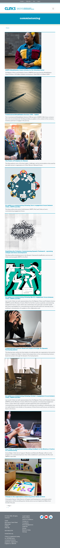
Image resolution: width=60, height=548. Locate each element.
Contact (22, 1)
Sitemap (24, 532)
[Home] (19, 8)
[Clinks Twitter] (42, 517)
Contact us (25, 521)
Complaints (25, 523)
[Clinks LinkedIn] (51, 517)
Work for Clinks (26, 530)
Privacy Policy (26, 517)
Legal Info (25, 526)
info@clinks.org (9, 533)
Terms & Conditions (27, 519)
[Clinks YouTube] (46, 517)
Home (7, 28)
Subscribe (28, 1)
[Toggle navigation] (53, 8)
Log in (38, 1)
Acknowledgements (27, 524)
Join (34, 1)
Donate (24, 528)
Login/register (26, 516)
